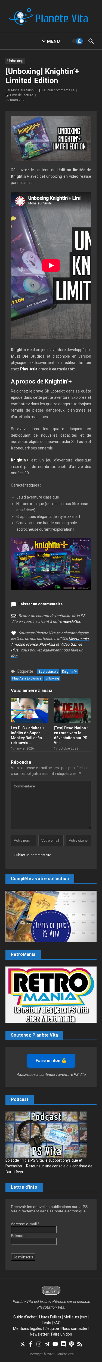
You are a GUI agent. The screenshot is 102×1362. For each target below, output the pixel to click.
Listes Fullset (50, 1317)
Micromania (79, 638)
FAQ (57, 1323)
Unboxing (15, 61)
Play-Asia (29, 369)
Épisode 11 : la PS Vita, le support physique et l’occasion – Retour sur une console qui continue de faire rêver (48, 1166)
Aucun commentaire (58, 90)
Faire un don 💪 (51, 1060)
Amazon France (24, 644)
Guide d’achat (25, 1317)
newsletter (71, 621)
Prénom (17, 1235)
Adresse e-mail (25, 1224)
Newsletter (39, 1334)
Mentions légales (27, 1328)
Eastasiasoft (48, 672)
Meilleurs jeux (75, 1317)
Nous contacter (74, 1328)
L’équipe (52, 1328)
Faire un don (61, 1334)
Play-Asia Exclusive (26, 678)
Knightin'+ (69, 672)
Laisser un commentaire (40, 604)
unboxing (52, 678)
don (14, 656)
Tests (46, 1323)
